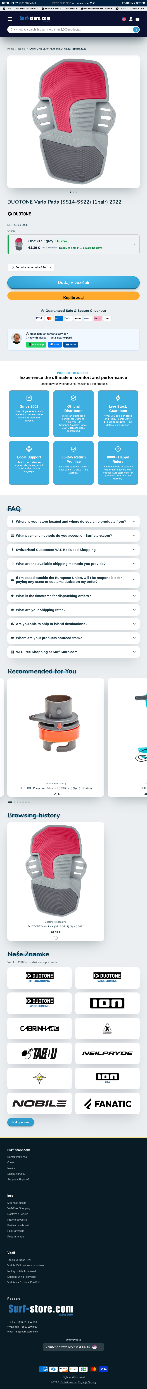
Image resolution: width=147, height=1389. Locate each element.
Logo (34, 19)
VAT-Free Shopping (18, 1208)
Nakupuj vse (20, 1122)
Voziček (137, 19)
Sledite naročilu (16, 1173)
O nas (11, 1162)
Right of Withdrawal (74, 1377)
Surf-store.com (68, 1382)
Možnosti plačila (16, 1202)
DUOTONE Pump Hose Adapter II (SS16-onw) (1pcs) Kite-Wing (55, 737)
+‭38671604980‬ (28, 1326)
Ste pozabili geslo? (18, 1179)
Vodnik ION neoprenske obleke (25, 1265)
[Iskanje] (136, 30)
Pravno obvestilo (17, 1219)
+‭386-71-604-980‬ (27, 1322)
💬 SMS (54, 344)
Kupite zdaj (73, 297)
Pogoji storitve (15, 1236)
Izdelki (21, 48)
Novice (11, 1168)
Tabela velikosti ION (19, 1259)
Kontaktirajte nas (17, 1156)
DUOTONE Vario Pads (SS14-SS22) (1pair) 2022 (55, 881)
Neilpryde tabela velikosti (21, 1271)
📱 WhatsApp (36, 344)
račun (131, 19)
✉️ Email (71, 344)
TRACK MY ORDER (133, 3)
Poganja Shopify (87, 1382)
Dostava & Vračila (17, 1213)
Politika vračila (15, 1230)
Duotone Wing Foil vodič (21, 1276)
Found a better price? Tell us (33, 267)
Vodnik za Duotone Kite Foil (23, 1282)
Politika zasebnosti (18, 1225)
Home (10, 48)
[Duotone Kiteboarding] (19, 214)
